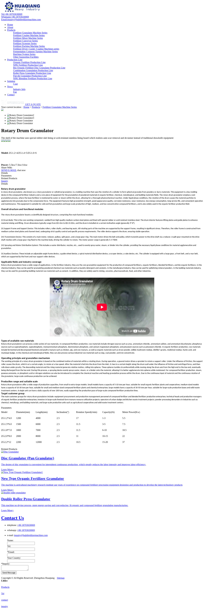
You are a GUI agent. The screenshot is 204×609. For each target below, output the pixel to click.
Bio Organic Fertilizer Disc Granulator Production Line (39, 67)
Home (10, 24)
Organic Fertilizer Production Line (29, 62)
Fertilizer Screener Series (25, 43)
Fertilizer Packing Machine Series (29, 46)
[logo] (23, 11)
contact (4, 600)
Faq (15, 92)
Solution (11, 81)
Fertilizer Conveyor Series (25, 41)
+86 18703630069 (11, 14)
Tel (2, 593)
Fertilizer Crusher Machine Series (29, 35)
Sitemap (61, 578)
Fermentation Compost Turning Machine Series (35, 51)
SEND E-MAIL (8, 170)
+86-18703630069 (15, 17)
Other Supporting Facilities (26, 57)
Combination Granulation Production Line (33, 70)
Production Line (14, 59)
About (10, 27)
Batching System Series (24, 54)
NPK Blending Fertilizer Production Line (32, 78)
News (10, 86)
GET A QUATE (33, 104)
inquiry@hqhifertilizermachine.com (21, 19)
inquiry (4, 606)
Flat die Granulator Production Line (30, 76)
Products (11, 30)
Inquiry (4, 181)
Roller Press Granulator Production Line (32, 73)
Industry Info (19, 89)
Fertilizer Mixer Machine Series (28, 38)
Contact (10, 94)
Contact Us (12, 518)
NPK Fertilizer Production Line (28, 65)
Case (15, 84)
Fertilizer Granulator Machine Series (30, 32)
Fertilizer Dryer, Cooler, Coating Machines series (36, 49)
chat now (21, 170)
